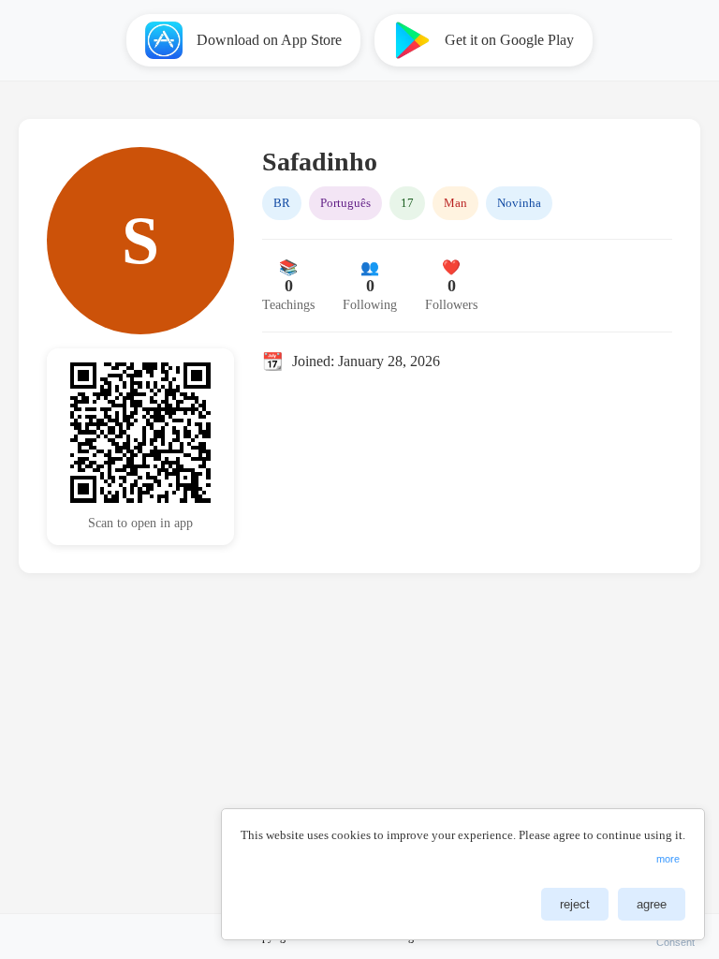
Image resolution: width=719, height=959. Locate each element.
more (668, 858)
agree (652, 904)
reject (575, 904)
